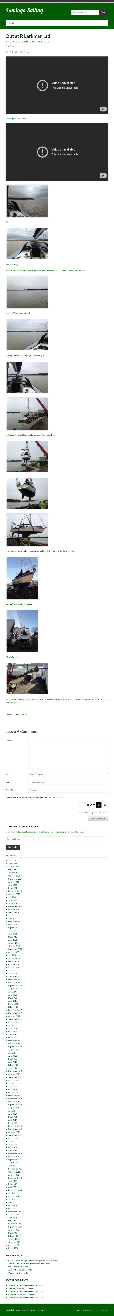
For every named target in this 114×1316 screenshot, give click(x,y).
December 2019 (15, 961)
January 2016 (14, 1068)
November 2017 (15, 1013)
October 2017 (14, 1016)
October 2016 (14, 1044)
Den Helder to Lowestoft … (19, 1267)
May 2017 (12, 1031)
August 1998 (13, 1245)
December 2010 (15, 1178)
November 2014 (15, 1098)
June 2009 (12, 1181)
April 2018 (12, 1001)
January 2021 (14, 943)
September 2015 (15, 1077)
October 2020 (14, 946)
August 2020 (13, 952)
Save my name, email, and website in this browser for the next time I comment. (34, 797)
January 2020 (14, 958)
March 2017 (13, 1037)
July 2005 (12, 1193)
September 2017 (15, 1019)
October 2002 (14, 1205)
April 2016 (12, 1062)
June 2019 (12, 973)
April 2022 (12, 918)
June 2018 (12, 995)
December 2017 (15, 1010)
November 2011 (15, 1169)
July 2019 (12, 970)
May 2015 (12, 1089)
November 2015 (15, 1071)
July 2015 (12, 1083)
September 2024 (15, 879)
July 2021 (12, 931)
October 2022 (14, 909)
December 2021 (15, 921)
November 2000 (15, 1224)
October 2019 (14, 964)
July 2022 (12, 915)
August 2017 (13, 1022)
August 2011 (13, 1175)
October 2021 (14, 925)
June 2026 (12, 863)
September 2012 (15, 1160)
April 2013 (12, 1150)
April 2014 (12, 1120)
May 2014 (12, 1117)
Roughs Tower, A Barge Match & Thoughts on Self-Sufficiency (33, 1261)
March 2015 (13, 1092)
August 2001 (13, 1214)
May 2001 (12, 1221)
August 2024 (13, 882)
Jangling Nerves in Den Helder (20, 1270)
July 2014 (12, 1111)
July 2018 (12, 992)
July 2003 (12, 1199)
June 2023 (12, 900)
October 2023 (14, 894)
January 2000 (14, 1239)
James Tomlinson (15, 1285)
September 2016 (15, 1047)
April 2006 (12, 1187)
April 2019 (12, 976)
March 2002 (13, 1208)
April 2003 (12, 1202)
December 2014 (15, 1095)
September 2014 (15, 1105)
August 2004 (13, 1196)
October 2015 (14, 1074)
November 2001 (15, 1211)
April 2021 (12, 940)
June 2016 (12, 1056)
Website (9, 790)
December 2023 (15, 891)
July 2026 (12, 860)
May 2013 (12, 1147)
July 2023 (12, 897)
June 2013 (12, 1144)
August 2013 (13, 1138)
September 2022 (15, 912)
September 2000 (15, 1227)
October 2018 (14, 983)
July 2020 (12, 955)
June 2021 (12, 934)
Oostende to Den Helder (18, 1273)
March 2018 (13, 1004)
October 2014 (14, 1102)
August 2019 (13, 967)
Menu (11, 23)
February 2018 (14, 1007)
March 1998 (13, 1248)
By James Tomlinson (13, 42)
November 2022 (15, 906)
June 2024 (12, 885)
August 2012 (13, 1163)
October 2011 (14, 1172)
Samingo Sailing (24, 10)
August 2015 (13, 1080)
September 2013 (15, 1135)
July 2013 (12, 1141)
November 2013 (15, 1129)
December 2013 (15, 1126)
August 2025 (13, 867)
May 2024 (12, 888)
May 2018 (12, 998)
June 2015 (12, 1086)
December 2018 (15, 979)
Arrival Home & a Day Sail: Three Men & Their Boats (29, 1264)
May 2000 (12, 1233)
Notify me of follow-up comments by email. (92, 813)
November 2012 (15, 1153)
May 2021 (12, 937)
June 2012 (12, 1166)
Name (8, 774)
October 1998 (14, 1242)
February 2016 (14, 1065)
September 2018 (15, 986)
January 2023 (14, 903)
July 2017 (12, 1025)
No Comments (44, 42)
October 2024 (14, 876)
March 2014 (13, 1123)
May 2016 (12, 1059)
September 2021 (15, 928)
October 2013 (14, 1132)
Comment (10, 741)
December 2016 (15, 1041)
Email (8, 782)
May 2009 (12, 1184)
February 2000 (14, 1236)
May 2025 (12, 870)
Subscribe (13, 847)
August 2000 (13, 1230)
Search (104, 12)
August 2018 (13, 989)
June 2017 (12, 1028)
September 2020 (15, 949)
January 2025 (14, 873)
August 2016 (13, 1050)
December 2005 (15, 1190)
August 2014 (13, 1108)
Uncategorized (21, 714)
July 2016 (12, 1053)
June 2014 (12, 1114)
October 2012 (14, 1156)
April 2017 (12, 1034)
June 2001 (12, 1218)
